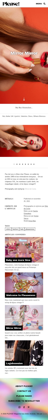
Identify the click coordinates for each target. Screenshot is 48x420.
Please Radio (24, 396)
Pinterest (28, 407)
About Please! (24, 386)
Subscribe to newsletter (24, 401)
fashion (15, 229)
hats (22, 229)
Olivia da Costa (30, 189)
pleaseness (29, 229)
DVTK (45, 414)
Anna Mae (32, 221)
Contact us (24, 391)
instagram (19, 407)
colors (8, 229)
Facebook (24, 407)
